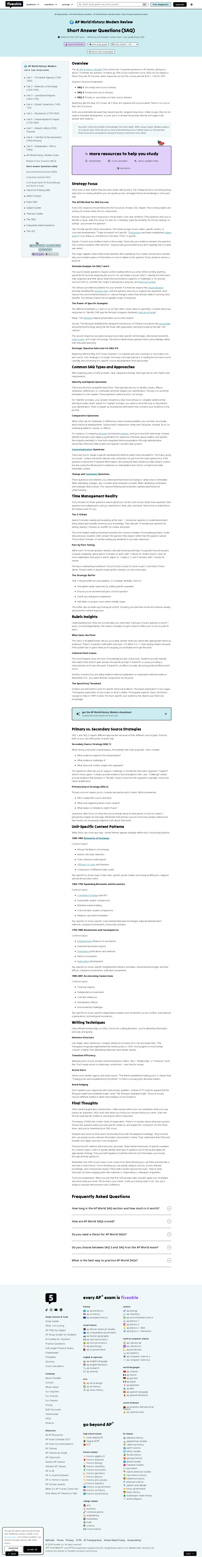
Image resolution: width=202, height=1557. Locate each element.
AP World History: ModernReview (101, 22)
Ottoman (102, 433)
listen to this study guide (102, 51)
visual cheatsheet (76, 44)
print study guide (99, 44)
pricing (65, 4)
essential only (13, 1549)
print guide (39, 254)
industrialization (156, 287)
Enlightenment (84, 941)
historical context (147, 281)
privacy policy (10, 1537)
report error (53, 254)
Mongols (88, 317)
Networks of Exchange (96, 838)
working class (101, 291)
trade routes (78, 339)
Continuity (92, 474)
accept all (32, 1549)
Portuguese (135, 232)
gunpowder (165, 323)
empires (124, 433)
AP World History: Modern (89, 69)
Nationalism (83, 961)
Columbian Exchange (87, 895)
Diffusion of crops (86, 864)
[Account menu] (191, 4)
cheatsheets (46, 249)
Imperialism (83, 951)
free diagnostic (161, 4)
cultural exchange (147, 312)
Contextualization (82, 449)
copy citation (120, 44)
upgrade (180, 4)
